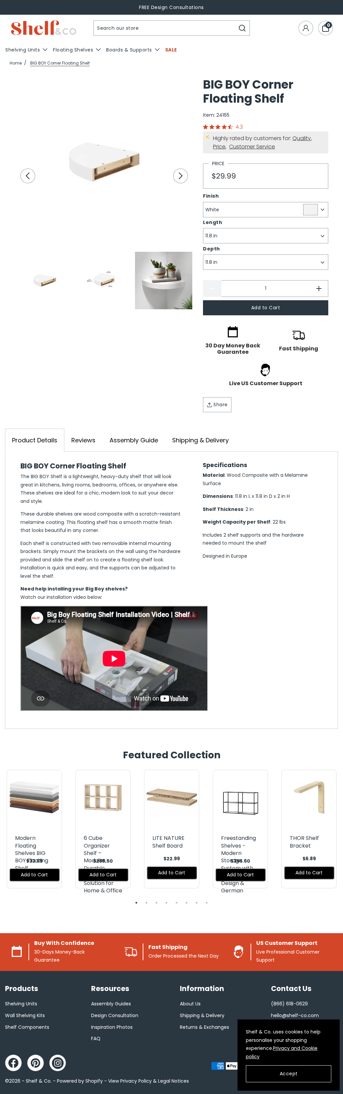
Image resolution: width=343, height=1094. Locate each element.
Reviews (83, 440)
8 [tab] (206, 902)
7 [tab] (196, 902)
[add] (319, 288)
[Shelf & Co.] (43, 28)
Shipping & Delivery (200, 440)
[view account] (305, 28)
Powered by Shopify (80, 1081)
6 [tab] (186, 902)
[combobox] (164, 28)
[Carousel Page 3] (163, 280)
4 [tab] (166, 902)
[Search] (242, 28)
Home (16, 63)
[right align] (180, 176)
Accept (289, 1073)
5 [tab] (176, 902)
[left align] (27, 176)
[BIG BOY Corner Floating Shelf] (104, 162)
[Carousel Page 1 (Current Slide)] (44, 280)
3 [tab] (156, 902)
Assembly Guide (134, 440)
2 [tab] (146, 902)
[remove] (212, 288)
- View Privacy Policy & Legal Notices (146, 1081)
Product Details (34, 440)
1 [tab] (136, 902)
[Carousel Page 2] (104, 280)
